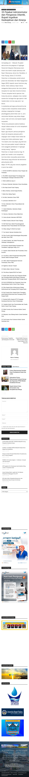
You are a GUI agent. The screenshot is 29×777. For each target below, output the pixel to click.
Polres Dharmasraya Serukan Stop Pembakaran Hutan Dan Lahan (18, 372)
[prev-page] (2, 393)
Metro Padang (8, 22)
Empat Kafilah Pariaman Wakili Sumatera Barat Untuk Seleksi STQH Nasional (22, 340)
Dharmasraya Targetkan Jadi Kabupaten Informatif (7, 339)
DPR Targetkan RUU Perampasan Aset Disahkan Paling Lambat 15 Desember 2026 (14, 467)
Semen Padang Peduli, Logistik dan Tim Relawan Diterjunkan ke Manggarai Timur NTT (12, 473)
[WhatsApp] (13, 42)
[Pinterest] (9, 42)
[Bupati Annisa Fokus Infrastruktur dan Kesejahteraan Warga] (5, 387)
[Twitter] (6, 42)
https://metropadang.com (14, 359)
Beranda (3, 7)
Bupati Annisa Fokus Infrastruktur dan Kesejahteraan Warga (16, 387)
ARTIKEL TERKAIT (6, 366)
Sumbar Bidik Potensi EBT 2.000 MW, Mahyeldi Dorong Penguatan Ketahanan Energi (14, 442)
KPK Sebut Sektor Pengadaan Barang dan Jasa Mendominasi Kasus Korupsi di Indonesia (12, 479)
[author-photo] (14, 355)
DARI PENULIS (15, 366)
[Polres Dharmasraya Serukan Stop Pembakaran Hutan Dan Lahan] (5, 372)
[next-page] (5, 393)
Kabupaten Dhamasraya (18, 7)
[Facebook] (2, 42)
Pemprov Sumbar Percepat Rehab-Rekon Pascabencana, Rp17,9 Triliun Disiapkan (14, 454)
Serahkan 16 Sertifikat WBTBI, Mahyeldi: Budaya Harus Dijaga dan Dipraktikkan (13, 448)
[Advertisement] (14, 32)
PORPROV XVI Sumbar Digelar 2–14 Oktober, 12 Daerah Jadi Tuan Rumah (14, 460)
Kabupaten (9, 7)
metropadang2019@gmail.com (16, 766)
